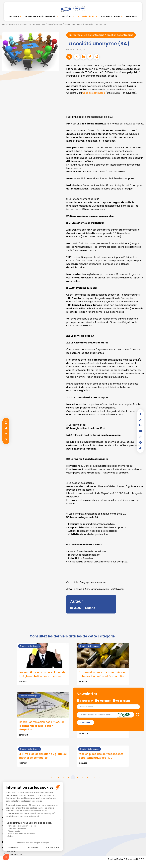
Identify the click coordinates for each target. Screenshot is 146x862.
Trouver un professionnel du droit (40, 16)
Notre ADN (14, 16)
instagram (140, 436)
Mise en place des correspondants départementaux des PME (101, 755)
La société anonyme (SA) (96, 24)
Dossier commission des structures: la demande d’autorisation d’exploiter (42, 725)
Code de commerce (93, 93)
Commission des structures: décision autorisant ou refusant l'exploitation (102, 674)
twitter (140, 419)
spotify (140, 442)
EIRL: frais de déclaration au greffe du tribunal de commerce (43, 755)
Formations (131, 16)
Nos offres (66, 16)
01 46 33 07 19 (14, 854)
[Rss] (6, 434)
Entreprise (104, 700)
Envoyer (85, 722)
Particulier (86, 700)
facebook (140, 414)
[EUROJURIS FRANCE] (73, 8)
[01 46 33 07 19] (6, 428)
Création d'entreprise (73, 24)
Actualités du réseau (110, 16)
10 (87, 777)
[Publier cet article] (77, 57)
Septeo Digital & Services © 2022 (126, 859)
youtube (140, 431)
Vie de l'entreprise (54, 24)
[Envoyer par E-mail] (96, 57)
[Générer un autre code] (136, 714)
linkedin (140, 425)
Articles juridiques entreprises (32, 24)
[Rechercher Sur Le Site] (6, 439)
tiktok (140, 448)
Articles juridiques (86, 16)
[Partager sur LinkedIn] (83, 57)
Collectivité (123, 700)
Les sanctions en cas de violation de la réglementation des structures (42, 674)
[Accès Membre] (6, 422)
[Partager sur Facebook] (90, 57)
